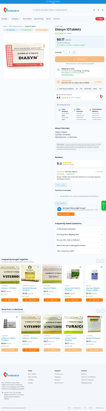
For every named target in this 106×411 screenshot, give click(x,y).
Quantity (58, 52)
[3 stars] (59, 33)
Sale (101, 19)
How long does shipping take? (68, 234)
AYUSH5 (99, 82)
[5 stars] (62, 33)
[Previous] (98, 261)
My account (59, 383)
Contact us (59, 374)
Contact (56, 19)
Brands (4, 19)
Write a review (60, 185)
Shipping (58, 377)
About (48, 19)
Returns (57, 380)
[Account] (98, 10)
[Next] (102, 261)
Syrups (30, 383)
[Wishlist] (94, 10)
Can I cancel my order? (65, 251)
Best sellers (27, 19)
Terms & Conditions (88, 377)
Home (5, 26)
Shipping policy (86, 383)
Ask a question (61, 203)
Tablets (31, 380)
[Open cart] (102, 10)
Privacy (83, 374)
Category (15, 19)
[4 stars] (61, 33)
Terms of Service (87, 380)
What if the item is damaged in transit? (71, 245)
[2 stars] (57, 33)
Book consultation (64, 214)
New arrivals (39, 19)
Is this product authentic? (66, 229)
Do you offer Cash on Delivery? (68, 240)
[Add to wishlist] (17, 267)
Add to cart (11, 300)
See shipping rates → (68, 75)
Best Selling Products (15, 26)
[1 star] (56, 33)
